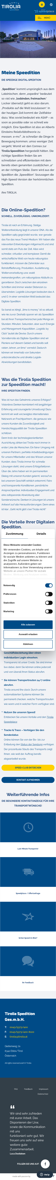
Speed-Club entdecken (28, 768)
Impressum (43, 1089)
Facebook (44, 1163)
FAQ (16, 1089)
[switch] (49, 594)
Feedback (28, 1089)
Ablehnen (28, 644)
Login (42, 4)
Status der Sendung (32, 744)
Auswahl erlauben (28, 634)
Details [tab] (41, 533)
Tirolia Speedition (11, 6)
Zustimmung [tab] (14, 533)
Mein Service (10, 18)
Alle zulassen (28, 624)
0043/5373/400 (16, 1027)
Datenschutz (43, 1094)
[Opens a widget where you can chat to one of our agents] (45, 1175)
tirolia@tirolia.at (16, 1036)
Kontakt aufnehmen (28, 780)
